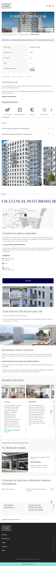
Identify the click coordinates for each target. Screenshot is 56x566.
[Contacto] (47, 6)
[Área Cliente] (49, 6)
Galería (49, 29)
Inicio (3, 34)
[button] (5, 117)
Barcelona (14, 34)
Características (6, 76)
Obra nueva (8, 34)
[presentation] (51, 110)
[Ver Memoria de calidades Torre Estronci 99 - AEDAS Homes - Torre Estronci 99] (49, 134)
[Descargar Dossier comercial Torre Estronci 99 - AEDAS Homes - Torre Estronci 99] (53, 129)
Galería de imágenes (17, 76)
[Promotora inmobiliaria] (6, 6)
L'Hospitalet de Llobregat (24, 34)
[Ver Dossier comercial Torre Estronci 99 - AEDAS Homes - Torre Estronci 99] (49, 129)
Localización (28, 76)
